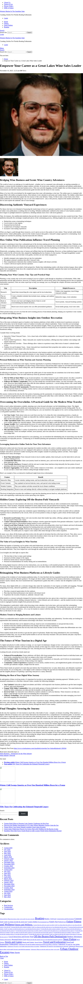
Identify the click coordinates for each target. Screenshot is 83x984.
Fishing (69, 921)
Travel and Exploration (54, 942)
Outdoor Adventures (74, 937)
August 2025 (8, 869)
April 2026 (7, 855)
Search (29, 32)
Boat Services (8, 905)
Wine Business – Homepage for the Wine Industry (16, 753)
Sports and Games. (28, 942)
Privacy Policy (8, 6)
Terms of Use (8, 4)
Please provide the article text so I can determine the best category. (45, 939)
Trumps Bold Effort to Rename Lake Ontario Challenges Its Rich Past (26, 823)
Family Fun (53, 922)
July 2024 (7, 893)
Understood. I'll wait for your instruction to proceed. (54, 946)
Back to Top (4, 956)
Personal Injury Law (19, 939)
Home (6, 21)
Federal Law (62, 922)
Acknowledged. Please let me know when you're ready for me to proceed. (17, 918)
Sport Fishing (8, 25)
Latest (6, 18)
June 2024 (7, 895)
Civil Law (53, 919)
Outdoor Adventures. (5, 939)
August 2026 (8, 848)
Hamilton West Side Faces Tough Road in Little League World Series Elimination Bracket (33, 831)
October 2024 (8, 888)
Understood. (13, 944)
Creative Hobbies (33, 922)
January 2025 (8, 882)
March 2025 (8, 879)
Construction (8, 907)
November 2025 (9, 864)
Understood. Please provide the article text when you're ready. (45, 949)
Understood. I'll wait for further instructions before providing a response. (38, 944)
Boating (6, 27)
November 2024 (9, 886)
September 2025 (9, 868)
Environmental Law (43, 922)
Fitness (6, 23)
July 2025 (7, 871)
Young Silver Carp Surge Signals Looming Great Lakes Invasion (25, 827)
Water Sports (15, 952)
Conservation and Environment (65, 919)
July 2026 (7, 849)
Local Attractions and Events (19, 937)
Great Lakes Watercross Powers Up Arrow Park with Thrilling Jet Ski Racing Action (31, 829)
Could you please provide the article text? (15, 922)
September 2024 (9, 889)
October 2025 (8, 866)
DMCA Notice (9, 8)
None (31, 937)
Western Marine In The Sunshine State (12, 11)
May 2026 (7, 853)
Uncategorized (8, 909)
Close (2, 958)
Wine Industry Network (7, 755)
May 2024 (7, 897)
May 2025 (7, 875)
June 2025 (7, 873)
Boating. (47, 919)
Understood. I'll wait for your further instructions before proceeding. (23, 946)
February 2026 (8, 859)
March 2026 (8, 857)
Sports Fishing (39, 942)
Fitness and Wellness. (23, 924)
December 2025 (9, 862)
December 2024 (9, 884)
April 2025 (7, 877)
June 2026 (7, 851)
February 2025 (8, 880)
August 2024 (8, 891)
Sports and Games (13, 942)
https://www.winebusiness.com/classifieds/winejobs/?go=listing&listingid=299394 (40, 748)
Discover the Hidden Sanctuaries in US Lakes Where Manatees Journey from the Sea (31, 825)
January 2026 (8, 860)
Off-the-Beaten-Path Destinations (50, 936)
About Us (7, 2)
